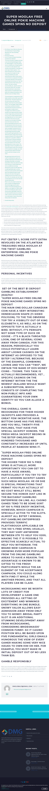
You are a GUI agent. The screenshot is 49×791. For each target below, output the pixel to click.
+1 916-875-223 (18, 1)
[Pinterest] (5, 676)
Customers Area (30, 741)
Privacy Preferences (5, 788)
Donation (23, 3)
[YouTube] (34, 1)
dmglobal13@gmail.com (8, 40)
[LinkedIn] (28, 1)
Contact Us (16, 3)
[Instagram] (32, 1)
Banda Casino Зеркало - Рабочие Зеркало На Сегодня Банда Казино (39, 767)
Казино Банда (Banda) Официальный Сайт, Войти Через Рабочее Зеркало (39, 754)
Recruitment (29, 735)
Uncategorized (18, 40)
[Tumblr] (7, 676)
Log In (3, 3)
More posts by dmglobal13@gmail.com (22, 689)
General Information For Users (33, 733)
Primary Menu (46, 8)
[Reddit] (11, 676)
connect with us (24, 711)
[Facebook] (26, 1)
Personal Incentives (9, 55)
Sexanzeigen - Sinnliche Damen (38, 761)
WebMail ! (29, 738)
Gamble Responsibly (9, 200)
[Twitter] (30, 1)
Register (9, 3)
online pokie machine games (12, 206)
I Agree (44, 788)
